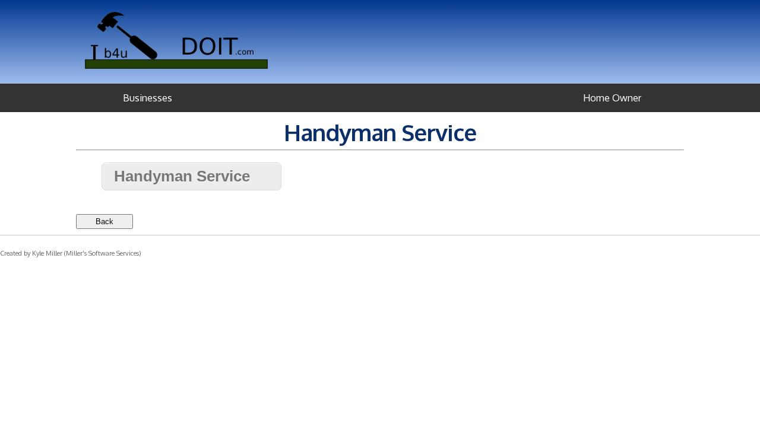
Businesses (147, 98)
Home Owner (612, 98)
